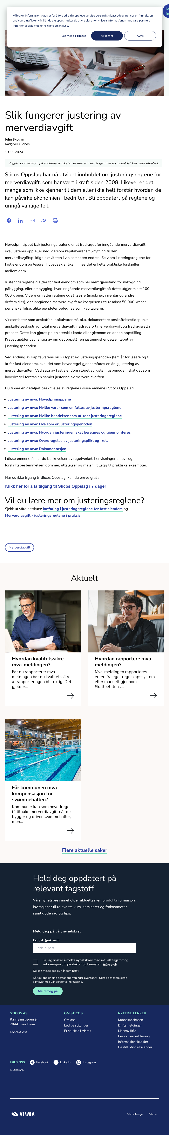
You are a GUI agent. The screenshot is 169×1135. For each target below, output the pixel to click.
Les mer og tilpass (74, 35)
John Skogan (14, 139)
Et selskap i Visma (77, 1031)
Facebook (39, 1062)
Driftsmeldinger (130, 1025)
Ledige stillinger (76, 1025)
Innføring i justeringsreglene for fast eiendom (83, 508)
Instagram (86, 1062)
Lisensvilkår (127, 1031)
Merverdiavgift (19, 547)
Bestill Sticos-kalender (135, 1047)
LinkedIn (62, 1062)
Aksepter (107, 35)
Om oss (69, 1020)
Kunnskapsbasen (130, 1020)
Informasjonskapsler (133, 1042)
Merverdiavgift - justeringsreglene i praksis (43, 515)
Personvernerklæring (134, 1036)
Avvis (140, 35)
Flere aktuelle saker (84, 850)
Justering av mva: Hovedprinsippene (39, 399)
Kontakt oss (18, 1032)
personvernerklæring (69, 982)
